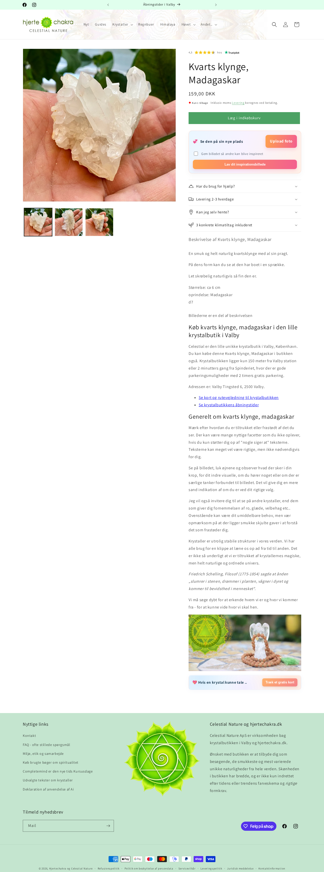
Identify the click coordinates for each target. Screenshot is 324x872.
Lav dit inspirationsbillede (245, 164)
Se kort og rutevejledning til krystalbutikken (239, 397)
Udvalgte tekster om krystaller (48, 780)
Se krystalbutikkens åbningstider (229, 405)
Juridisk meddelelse (240, 868)
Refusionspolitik (108, 868)
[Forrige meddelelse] (108, 5)
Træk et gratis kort (280, 682)
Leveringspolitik (211, 868)
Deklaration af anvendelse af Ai (48, 789)
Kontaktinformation (271, 868)
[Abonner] (108, 826)
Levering (238, 103)
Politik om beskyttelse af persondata (149, 868)
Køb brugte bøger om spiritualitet (50, 762)
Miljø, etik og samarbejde (43, 753)
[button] (122, 24)
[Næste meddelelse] (215, 5)
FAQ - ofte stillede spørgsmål (46, 744)
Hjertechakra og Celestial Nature (71, 868)
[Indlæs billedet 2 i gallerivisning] (69, 222)
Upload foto (281, 141)
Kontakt (29, 735)
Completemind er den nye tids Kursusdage (58, 771)
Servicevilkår (187, 868)
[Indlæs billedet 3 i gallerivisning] (99, 222)
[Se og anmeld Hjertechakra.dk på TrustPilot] (232, 52)
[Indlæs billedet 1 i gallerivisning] (38, 222)
